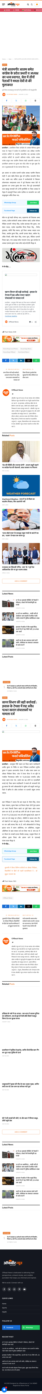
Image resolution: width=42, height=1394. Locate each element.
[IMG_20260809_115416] (21, 342)
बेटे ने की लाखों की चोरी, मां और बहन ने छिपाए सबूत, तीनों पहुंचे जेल (20, 1119)
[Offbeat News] (13, 4)
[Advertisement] (21, 35)
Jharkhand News (23, 352)
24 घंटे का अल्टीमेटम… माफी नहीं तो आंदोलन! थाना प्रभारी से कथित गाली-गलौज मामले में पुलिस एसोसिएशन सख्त (27, 616)
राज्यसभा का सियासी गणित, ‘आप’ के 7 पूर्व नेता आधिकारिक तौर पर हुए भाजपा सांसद (18, 568)
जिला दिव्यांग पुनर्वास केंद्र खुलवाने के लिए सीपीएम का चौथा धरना (30, 375)
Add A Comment (21, 581)
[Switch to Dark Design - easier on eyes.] (31, 4)
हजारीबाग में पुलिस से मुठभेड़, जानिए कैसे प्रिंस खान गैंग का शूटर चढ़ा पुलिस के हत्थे (20, 1051)
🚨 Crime (16, 10)
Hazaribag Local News (10, 349)
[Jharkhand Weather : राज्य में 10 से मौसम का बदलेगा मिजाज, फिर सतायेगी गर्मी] (21, 485)
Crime (5, 697)
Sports (4, 1308)
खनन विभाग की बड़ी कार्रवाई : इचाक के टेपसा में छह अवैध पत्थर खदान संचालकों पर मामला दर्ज (11, 376)
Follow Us (33, 211)
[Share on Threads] (35, 100)
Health (4, 1312)
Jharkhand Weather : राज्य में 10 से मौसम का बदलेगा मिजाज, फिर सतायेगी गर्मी (18, 500)
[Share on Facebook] (6, 100)
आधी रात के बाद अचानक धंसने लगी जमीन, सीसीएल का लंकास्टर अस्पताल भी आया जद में (27, 642)
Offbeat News (12, 94)
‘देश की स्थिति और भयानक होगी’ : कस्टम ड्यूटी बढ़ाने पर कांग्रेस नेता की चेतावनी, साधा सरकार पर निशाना (20, 466)
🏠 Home (7, 10)
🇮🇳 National (26, 10)
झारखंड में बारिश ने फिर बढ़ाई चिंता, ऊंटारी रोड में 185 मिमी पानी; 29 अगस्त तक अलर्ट (27, 629)
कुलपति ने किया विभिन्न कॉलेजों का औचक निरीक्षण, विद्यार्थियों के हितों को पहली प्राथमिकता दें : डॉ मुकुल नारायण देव (21, 870)
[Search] (28, 4)
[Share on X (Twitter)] (16, 100)
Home (4, 1304)
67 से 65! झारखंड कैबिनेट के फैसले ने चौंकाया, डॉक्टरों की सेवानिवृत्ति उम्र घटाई (27, 602)
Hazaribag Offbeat (9, 352)
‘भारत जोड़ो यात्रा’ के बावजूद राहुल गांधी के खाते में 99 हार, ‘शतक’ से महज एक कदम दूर (20, 534)
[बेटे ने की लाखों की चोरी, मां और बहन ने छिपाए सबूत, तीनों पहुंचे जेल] (21, 1104)
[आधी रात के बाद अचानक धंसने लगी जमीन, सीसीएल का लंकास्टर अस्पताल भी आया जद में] (8, 643)
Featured (6, 682)
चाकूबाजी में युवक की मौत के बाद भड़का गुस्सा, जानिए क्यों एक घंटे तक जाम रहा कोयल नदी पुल (20, 1085)
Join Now (33, 203)
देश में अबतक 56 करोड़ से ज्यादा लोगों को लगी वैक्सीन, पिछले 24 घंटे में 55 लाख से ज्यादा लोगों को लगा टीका (22, 687)
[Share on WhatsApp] (25, 100)
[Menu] (3, 4)
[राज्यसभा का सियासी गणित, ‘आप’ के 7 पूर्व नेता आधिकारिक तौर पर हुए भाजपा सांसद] (21, 553)
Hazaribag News (26, 349)
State (4, 64)
